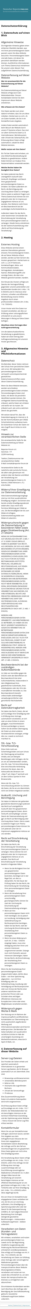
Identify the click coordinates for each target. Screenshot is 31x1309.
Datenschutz (17, 1305)
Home (10, 1305)
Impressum (26, 1305)
